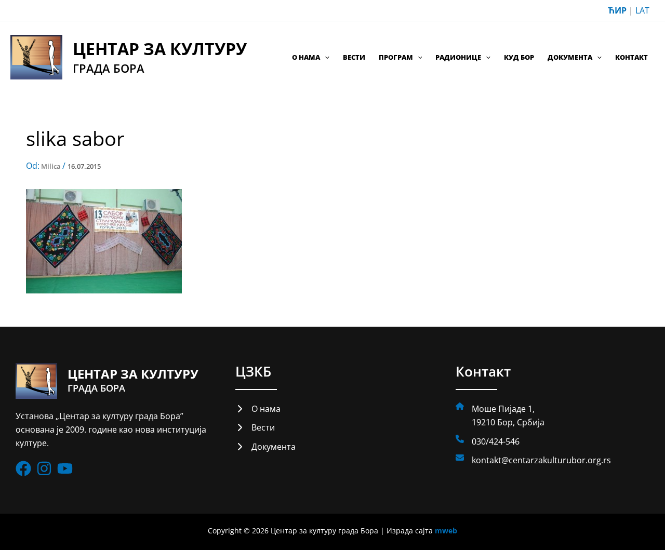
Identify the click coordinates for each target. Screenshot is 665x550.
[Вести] (255, 427)
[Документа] (265, 446)
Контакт (631, 57)
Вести (354, 57)
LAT (642, 10)
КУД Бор (519, 57)
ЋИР (617, 10)
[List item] (23, 468)
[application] (324, 57)
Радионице (458, 57)
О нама (306, 57)
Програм (396, 57)
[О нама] (258, 408)
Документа (570, 57)
